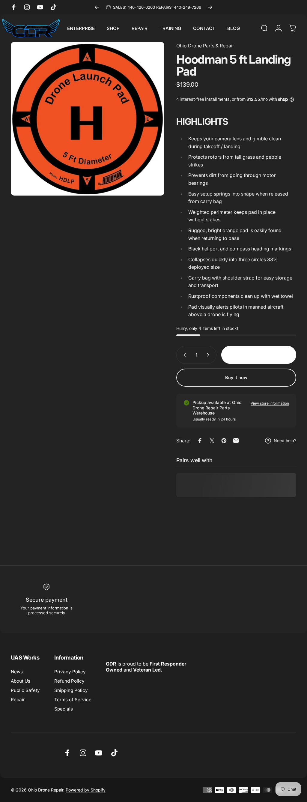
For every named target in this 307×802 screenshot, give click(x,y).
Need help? (285, 440)
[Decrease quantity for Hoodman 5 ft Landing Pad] (183, 355)
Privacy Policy (70, 672)
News (17, 672)
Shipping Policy (71, 690)
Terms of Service (72, 699)
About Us (20, 681)
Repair (18, 699)
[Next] (210, 7)
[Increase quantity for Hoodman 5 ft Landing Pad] (209, 355)
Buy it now (236, 377)
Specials (63, 709)
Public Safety (25, 690)
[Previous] (96, 7)
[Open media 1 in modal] (87, 119)
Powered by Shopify (86, 789)
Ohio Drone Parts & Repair (205, 46)
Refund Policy (69, 681)
